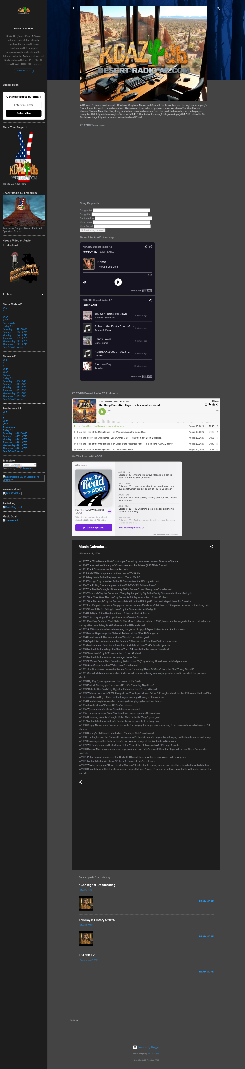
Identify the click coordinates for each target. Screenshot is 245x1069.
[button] (212, 547)
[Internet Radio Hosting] (12, 494)
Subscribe (23, 113)
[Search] (218, 9)
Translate (28, 468)
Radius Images (153, 1054)
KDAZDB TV (87, 955)
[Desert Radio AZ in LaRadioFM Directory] (24, 479)
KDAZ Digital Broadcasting (97, 885)
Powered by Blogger (148, 1047)
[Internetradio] (11, 520)
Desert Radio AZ (23, 28)
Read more (206, 901)
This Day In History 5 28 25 (97, 920)
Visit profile (23, 71)
